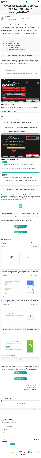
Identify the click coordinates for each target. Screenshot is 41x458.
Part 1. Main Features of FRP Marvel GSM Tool (12, 39)
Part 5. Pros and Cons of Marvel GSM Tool (11, 47)
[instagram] (38, 439)
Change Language (7, 426)
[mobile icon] (38, 2)
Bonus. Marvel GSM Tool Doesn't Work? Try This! (13, 49)
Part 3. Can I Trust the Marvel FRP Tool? (11, 43)
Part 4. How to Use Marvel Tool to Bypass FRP (12, 45)
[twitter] (34, 439)
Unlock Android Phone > (10, 409)
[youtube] (36, 439)
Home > (4, 409)
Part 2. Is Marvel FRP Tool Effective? (10, 41)
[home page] (5, 2)
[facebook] (32, 439)
